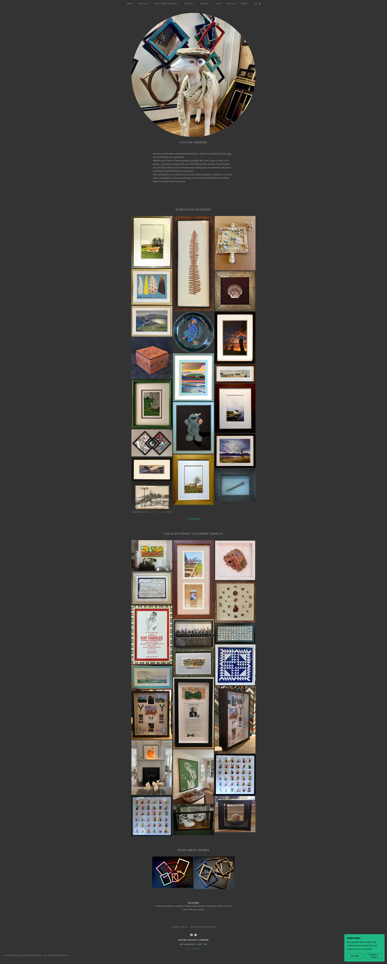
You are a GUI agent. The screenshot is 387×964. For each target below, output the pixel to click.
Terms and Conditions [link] (202, 927)
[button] (143, 3)
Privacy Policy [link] (179, 927)
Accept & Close (374, 956)
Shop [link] (218, 3)
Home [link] (130, 3)
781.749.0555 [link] (193, 948)
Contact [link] (231, 3)
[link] (260, 4)
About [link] (244, 3)
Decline (355, 956)
